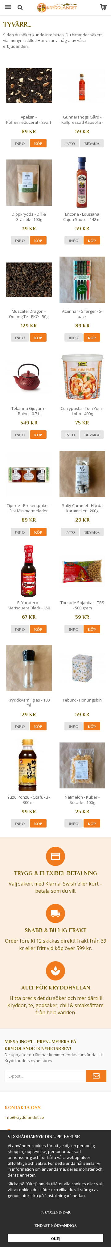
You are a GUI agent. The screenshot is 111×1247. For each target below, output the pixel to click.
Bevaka (91, 143)
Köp (38, 143)
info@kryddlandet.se (24, 1117)
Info (20, 143)
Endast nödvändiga (55, 1225)
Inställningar (55, 1212)
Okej (55, 1238)
